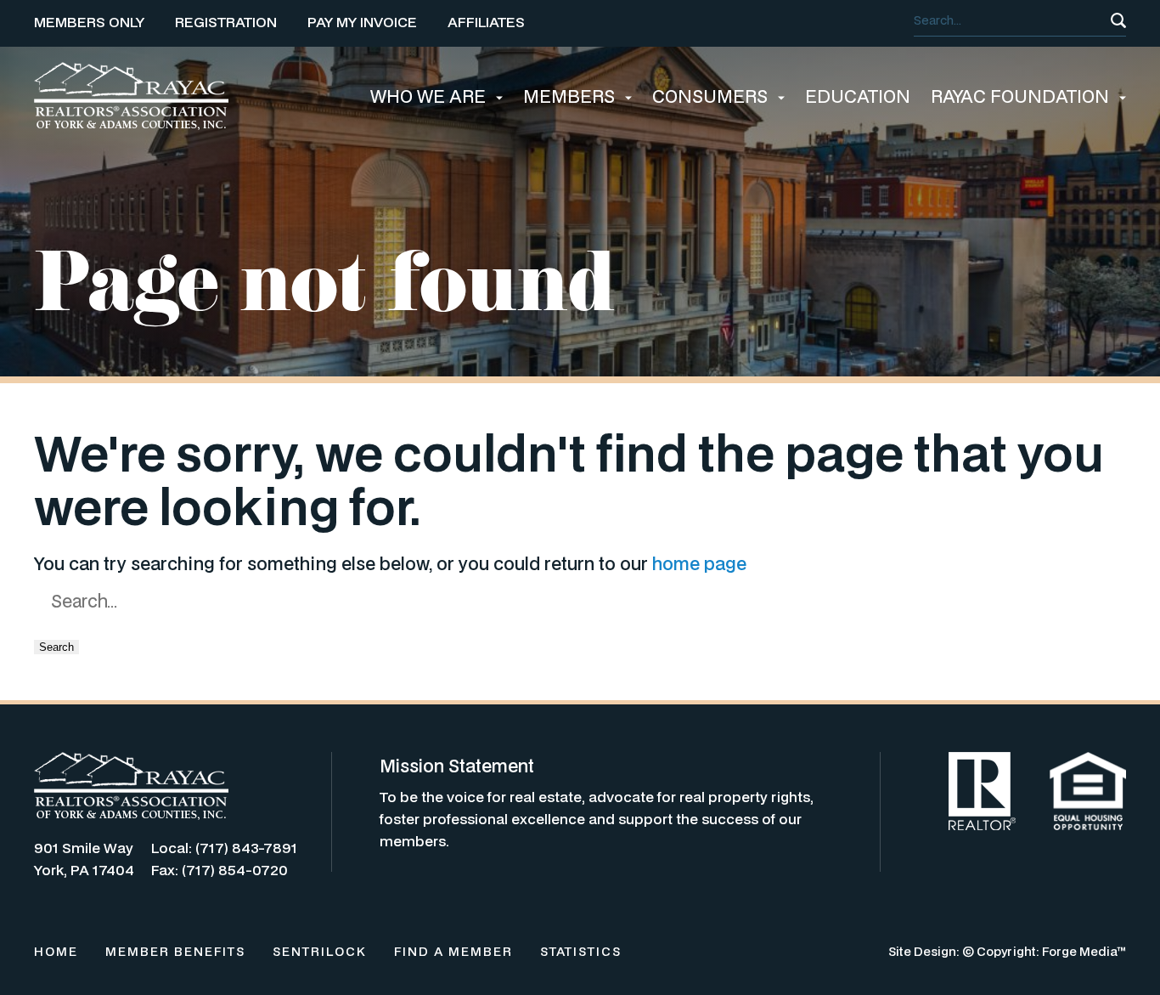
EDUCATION (857, 96)
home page (699, 563)
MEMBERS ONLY (89, 21)
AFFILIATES (486, 21)
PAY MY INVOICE (362, 21)
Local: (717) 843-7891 (224, 847)
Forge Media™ (1084, 951)
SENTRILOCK (320, 951)
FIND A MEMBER (453, 951)
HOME (56, 951)
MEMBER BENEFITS (175, 951)
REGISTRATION (226, 21)
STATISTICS (581, 951)
